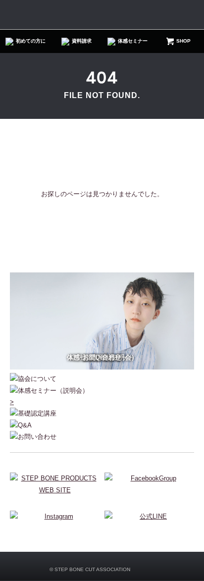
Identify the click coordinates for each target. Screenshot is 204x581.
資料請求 (82, 41)
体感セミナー (133, 41)
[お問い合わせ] (102, 436)
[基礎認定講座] (102, 413)
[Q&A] (102, 425)
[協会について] (102, 378)
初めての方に (31, 41)
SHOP (183, 41)
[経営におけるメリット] (102, 367)
